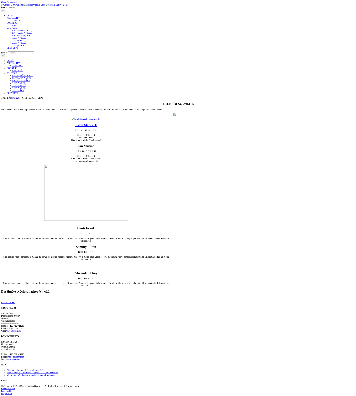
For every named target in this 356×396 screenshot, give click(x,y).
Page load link (7, 391)
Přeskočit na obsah (9, 2)
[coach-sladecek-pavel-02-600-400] (86, 119)
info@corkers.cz (14, 328)
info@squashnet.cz (15, 357)
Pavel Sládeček (86, 125)
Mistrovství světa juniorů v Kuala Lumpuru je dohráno (31, 375)
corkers (14, 98)
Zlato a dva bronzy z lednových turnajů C (25, 370)
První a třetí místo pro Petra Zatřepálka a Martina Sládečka (32, 372)
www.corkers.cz (13, 331)
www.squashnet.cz (14, 359)
